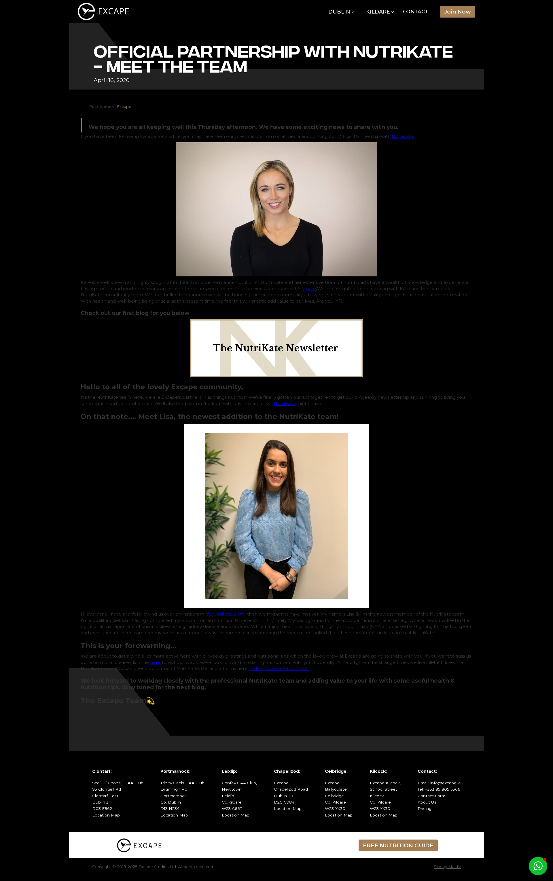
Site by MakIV (447, 866)
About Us (427, 802)
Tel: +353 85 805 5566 (439, 789)
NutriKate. (403, 136)
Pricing (424, 808)
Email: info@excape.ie (439, 783)
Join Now (457, 11)
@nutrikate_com (225, 614)
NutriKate (284, 403)
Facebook (275, 668)
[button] (341, 12)
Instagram (298, 668)
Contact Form (431, 795)
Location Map (106, 815)
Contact (415, 11)
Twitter (256, 668)
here (155, 662)
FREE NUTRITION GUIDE (398, 845)
